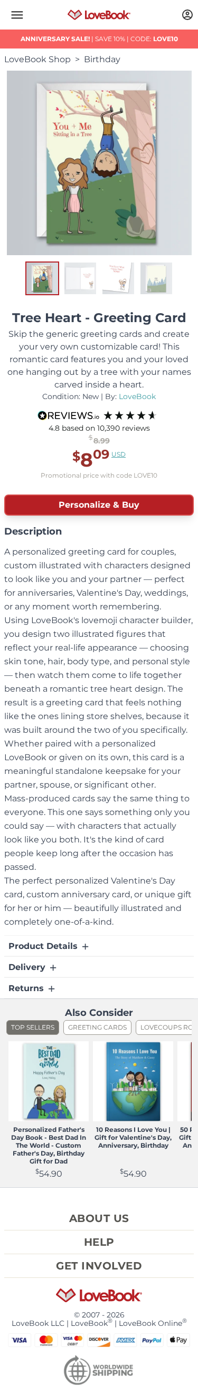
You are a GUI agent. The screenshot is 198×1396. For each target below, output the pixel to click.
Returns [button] (27, 988)
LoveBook (137, 396)
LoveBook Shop (37, 59)
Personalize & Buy (99, 505)
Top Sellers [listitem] (32, 1027)
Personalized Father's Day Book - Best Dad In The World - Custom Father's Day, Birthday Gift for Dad (48, 1145)
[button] (17, 14)
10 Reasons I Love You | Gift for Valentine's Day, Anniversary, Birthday (133, 1137)
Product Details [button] (44, 946)
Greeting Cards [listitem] (97, 1027)
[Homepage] (99, 15)
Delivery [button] (28, 967)
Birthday (102, 59)
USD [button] (118, 454)
